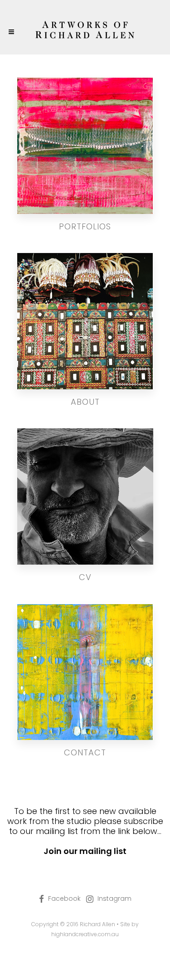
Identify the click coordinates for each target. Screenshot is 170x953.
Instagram (114, 898)
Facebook (64, 898)
